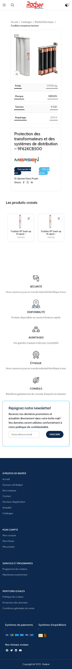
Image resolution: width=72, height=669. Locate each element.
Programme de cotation (15, 569)
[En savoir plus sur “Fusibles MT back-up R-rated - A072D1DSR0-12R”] (29, 218)
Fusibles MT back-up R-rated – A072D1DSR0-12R (21, 234)
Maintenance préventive (15, 574)
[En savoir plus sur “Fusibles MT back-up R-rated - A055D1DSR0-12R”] (59, 218)
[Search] (12, 5)
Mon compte (9, 535)
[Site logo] (36, 4)
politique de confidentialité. (32, 427)
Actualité (7, 507)
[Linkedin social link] (32, 182)
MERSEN (52, 96)
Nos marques (9, 490)
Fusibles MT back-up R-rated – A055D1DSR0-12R (51, 234)
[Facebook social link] (23, 182)
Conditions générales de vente (18, 608)
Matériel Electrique (44, 21)
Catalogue (26, 21)
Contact (7, 496)
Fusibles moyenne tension (25, 25)
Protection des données (15, 602)
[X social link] (27, 182)
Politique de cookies (13, 596)
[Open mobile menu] (4, 5)
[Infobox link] (36, 386)
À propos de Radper (13, 484)
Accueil (15, 21)
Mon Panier (8, 541)
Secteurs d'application (14, 501)
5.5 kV (54, 106)
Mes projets (9, 546)
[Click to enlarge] (16, 74)
